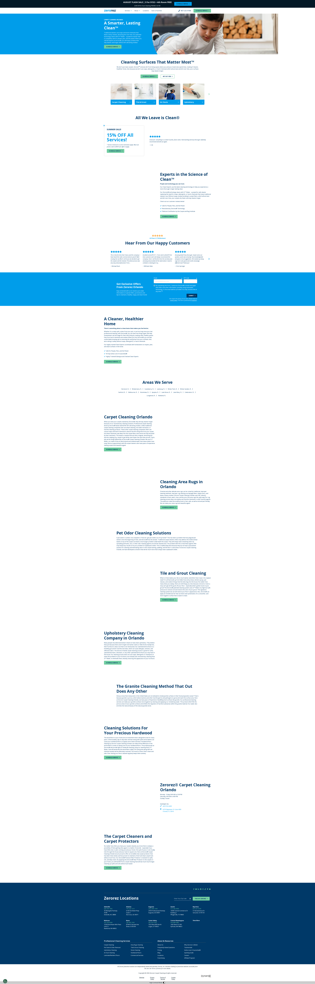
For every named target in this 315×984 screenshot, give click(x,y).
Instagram (203, 889)
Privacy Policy (152, 978)
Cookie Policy (173, 978)
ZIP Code (186, 278)
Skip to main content (7, 10)
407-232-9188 (186, 11)
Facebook (194, 889)
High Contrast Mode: (7, 14)
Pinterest (201, 889)
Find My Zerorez (200, 899)
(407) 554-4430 (167, 806)
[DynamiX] (206, 976)
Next (209, 94)
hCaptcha (194, 300)
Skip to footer (5, 12)
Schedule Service (182, 4)
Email (155, 278)
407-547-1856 (167, 76)
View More (196, 920)
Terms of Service (163, 978)
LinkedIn (198, 889)
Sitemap (141, 977)
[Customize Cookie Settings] (5, 981)
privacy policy (173, 300)
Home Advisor (207, 889)
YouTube (196, 889)
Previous (106, 94)
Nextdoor (210, 889)
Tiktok (205, 889)
